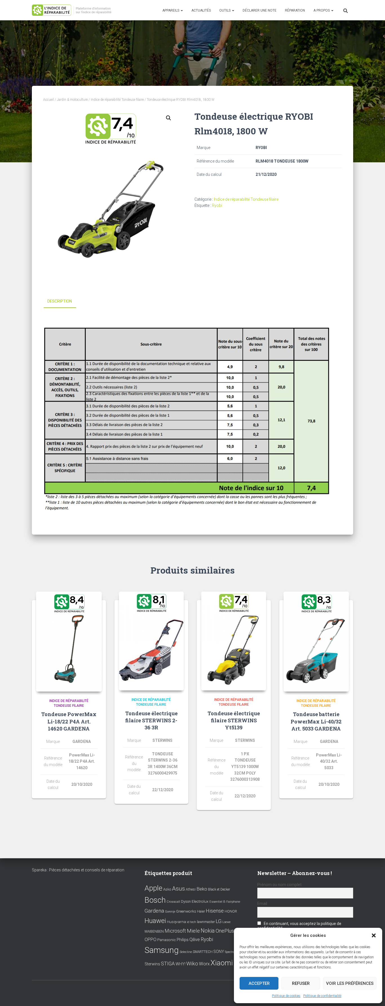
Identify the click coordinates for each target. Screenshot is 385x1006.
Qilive (194, 939)
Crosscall (173, 902)
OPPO (150, 939)
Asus (178, 888)
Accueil (48, 100)
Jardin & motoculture (72, 100)
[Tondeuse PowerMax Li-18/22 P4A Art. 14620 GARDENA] (69, 642)
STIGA (168, 963)
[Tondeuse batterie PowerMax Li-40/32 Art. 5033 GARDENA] (316, 642)
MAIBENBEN (154, 931)
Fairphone (233, 902)
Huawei (155, 921)
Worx (204, 963)
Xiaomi (222, 963)
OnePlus (225, 931)
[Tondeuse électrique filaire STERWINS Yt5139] (233, 641)
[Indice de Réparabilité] (73, 10)
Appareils (171, 10)
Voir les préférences (349, 983)
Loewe (226, 922)
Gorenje (170, 911)
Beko (201, 889)
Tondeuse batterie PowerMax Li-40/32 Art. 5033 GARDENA (316, 721)
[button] (374, 935)
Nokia (208, 930)
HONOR (231, 911)
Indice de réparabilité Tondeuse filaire (117, 100)
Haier (201, 911)
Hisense (215, 911)
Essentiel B (217, 902)
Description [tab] (59, 301)
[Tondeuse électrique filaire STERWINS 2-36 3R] (151, 641)
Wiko (192, 963)
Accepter (259, 983)
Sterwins (152, 964)
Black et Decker (219, 889)
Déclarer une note (259, 10)
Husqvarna (176, 921)
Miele (193, 931)
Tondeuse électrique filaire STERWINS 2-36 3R (151, 720)
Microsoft (175, 931)
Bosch (155, 900)
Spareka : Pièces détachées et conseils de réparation (78, 870)
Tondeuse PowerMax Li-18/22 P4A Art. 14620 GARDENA (68, 721)
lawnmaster (206, 922)
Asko (167, 889)
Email (262, 903)
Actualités (201, 10)
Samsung (162, 950)
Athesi (191, 889)
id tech (191, 922)
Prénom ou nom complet (279, 884)
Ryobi (217, 205)
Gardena (154, 911)
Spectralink (232, 952)
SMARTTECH (203, 952)
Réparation (295, 10)
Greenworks (186, 911)
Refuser (301, 983)
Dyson (186, 901)
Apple (153, 888)
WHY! (180, 964)
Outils (225, 10)
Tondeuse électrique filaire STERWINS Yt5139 (233, 720)
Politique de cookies (286, 996)
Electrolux (200, 901)
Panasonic (166, 939)
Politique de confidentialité (322, 996)
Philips (183, 939)
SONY (218, 951)
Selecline (186, 952)
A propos (322, 10)
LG (219, 921)
